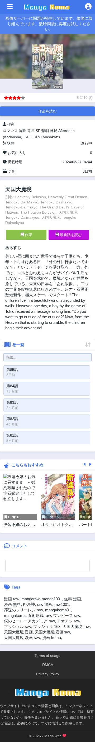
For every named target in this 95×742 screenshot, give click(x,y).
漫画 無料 (12, 604)
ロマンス (10, 131)
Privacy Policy (47, 674)
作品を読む (47, 111)
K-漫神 (29, 604)
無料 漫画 (72, 599)
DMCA (47, 665)
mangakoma (15, 615)
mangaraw (30, 599)
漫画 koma (51, 637)
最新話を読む (70, 235)
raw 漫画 (44, 604)
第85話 (12, 369)
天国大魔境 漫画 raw (22, 637)
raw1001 (61, 604)
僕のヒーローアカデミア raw (29, 621)
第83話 (12, 402)
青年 (31, 131)
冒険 (22, 131)
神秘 (53, 131)
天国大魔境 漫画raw (52, 632)
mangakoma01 (58, 610)
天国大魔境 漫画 (18, 632)
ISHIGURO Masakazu (41, 137)
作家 (28, 235)
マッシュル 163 (46, 626)
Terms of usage (47, 655)
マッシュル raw (17, 626)
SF (38, 131)
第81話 (12, 435)
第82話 (12, 419)
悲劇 (45, 131)
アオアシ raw (68, 621)
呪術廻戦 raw (39, 615)
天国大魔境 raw (76, 626)
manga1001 (52, 599)
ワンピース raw (66, 615)
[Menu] (9, 7)
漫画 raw (11, 599)
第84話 (12, 386)
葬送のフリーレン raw (23, 610)
